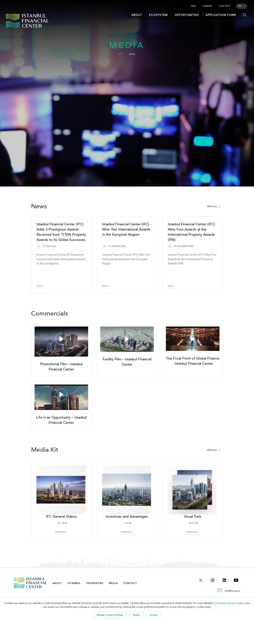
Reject (136, 615)
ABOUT (57, 583)
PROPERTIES (94, 583)
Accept (153, 615)
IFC (120, 54)
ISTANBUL (74, 583)
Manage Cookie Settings (110, 615)
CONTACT (130, 583)
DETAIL (40, 286)
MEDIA (113, 583)
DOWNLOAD (60, 532)
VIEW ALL (212, 207)
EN (239, 6)
